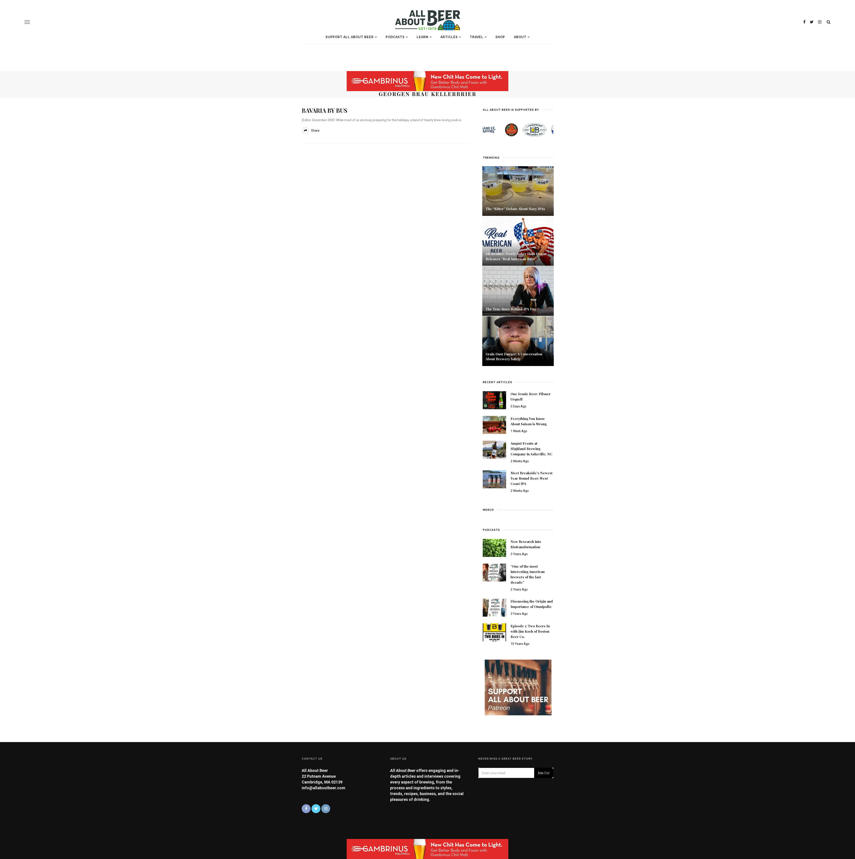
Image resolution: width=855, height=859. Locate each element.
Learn (422, 37)
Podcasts (395, 37)
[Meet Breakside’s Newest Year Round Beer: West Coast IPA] (494, 479)
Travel (476, 37)
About (520, 37)
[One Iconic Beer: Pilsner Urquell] (494, 399)
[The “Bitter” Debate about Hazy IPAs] (518, 190)
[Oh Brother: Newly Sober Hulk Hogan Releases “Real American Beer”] (518, 240)
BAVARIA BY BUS (324, 110)
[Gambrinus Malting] (427, 80)
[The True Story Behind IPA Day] (518, 290)
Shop (500, 37)
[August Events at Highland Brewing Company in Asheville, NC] (494, 449)
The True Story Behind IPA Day (511, 309)
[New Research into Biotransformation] (494, 547)
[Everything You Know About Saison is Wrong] (494, 424)
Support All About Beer (350, 37)
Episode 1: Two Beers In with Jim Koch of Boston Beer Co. (530, 631)
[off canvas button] (27, 22)
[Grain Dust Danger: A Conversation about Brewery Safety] (518, 340)
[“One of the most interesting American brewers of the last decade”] (494, 572)
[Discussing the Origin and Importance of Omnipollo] (494, 607)
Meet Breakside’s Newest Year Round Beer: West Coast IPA (531, 478)
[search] (828, 22)
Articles (449, 37)
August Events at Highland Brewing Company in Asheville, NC (531, 448)
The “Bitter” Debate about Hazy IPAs (515, 209)
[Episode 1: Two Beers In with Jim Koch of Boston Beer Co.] (494, 632)
